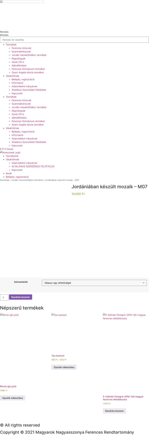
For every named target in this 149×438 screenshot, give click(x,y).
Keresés (4, 32)
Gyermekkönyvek (21, 51)
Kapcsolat (17, 93)
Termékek (11, 44)
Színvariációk (21, 282)
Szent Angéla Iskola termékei (28, 72)
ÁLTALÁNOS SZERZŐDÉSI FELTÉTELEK (33, 166)
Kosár (9, 173)
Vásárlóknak (12, 75)
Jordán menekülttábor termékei (29, 55)
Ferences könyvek (21, 48)
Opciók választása (12, 398)
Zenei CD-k (18, 61)
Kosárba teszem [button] (114, 410)
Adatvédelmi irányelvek (24, 86)
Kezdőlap (4, 180)
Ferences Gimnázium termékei (28, 68)
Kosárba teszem (20, 297)
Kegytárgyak (18, 58)
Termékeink (12, 155)
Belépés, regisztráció (23, 79)
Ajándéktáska (19, 65)
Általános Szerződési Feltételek (29, 89)
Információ (17, 82)
